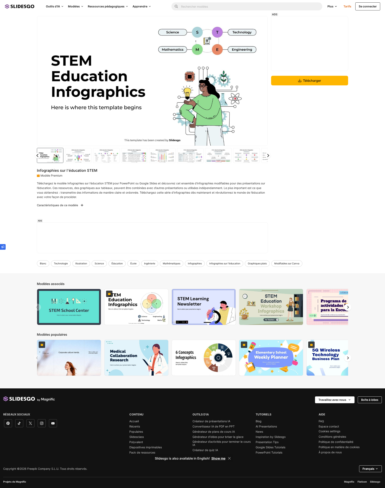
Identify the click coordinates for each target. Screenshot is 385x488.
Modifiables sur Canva (286, 263)
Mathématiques (171, 263)
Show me (218, 458)
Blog (258, 421)
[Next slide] (261, 81)
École (133, 263)
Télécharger (312, 81)
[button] (268, 155)
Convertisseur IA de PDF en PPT (213, 426)
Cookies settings (329, 431)
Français (368, 468)
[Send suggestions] (3, 247)
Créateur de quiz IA (205, 450)
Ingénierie (149, 263)
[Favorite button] (250, 22)
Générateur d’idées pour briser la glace (217, 436)
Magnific (349, 481)
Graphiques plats (257, 263)
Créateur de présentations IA (211, 421)
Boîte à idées (369, 399)
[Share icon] (261, 22)
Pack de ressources (142, 452)
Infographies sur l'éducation (224, 263)
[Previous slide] (37, 307)
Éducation (117, 263)
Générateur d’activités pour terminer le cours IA (221, 443)
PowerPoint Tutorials (269, 452)
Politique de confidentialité (336, 442)
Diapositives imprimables (145, 447)
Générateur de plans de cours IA (213, 431)
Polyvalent (136, 442)
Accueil (134, 421)
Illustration (81, 263)
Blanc (43, 263)
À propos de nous (330, 452)
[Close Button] (229, 458)
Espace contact (329, 426)
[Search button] (176, 6)
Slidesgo (375, 481)
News (259, 431)
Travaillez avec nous (332, 399)
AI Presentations (266, 426)
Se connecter (368, 6)
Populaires (136, 431)
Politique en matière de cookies (339, 447)
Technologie (61, 263)
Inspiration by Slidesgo (271, 436)
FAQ (321, 421)
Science (99, 263)
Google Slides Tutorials (270, 447)
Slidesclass (136, 436)
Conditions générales (332, 436)
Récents (134, 426)
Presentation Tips (267, 442)
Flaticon (362, 481)
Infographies (195, 263)
